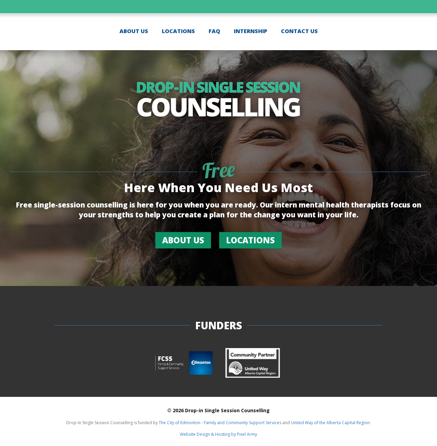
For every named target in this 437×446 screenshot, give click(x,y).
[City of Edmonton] (184, 363)
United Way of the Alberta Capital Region (330, 423)
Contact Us (299, 31)
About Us (133, 31)
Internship (250, 31)
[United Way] (252, 364)
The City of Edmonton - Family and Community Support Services (220, 423)
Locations (178, 31)
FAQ (214, 31)
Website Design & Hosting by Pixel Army (218, 434)
